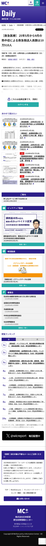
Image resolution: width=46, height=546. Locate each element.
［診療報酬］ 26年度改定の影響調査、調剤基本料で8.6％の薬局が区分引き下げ (32, 181)
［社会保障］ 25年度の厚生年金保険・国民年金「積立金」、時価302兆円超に (32, 169)
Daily (11, 25)
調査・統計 (31, 59)
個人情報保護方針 (29, 493)
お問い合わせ (24, 498)
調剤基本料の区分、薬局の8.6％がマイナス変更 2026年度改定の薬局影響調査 (22, 237)
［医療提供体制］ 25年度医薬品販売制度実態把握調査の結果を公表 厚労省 (32, 158)
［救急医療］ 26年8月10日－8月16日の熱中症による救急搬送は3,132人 (32, 123)
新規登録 (31, 4)
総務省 (10, 59)
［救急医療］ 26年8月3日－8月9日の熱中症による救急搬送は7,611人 (32, 146)
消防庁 (15, 59)
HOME (4, 25)
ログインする (23, 104)
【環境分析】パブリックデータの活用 (17, 279)
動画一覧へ (23, 244)
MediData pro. (16, 490)
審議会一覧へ (23, 328)
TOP (6, 490)
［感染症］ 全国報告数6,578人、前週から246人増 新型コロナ (31, 135)
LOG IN (37, 4)
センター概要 (16, 493)
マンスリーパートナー (32, 490)
